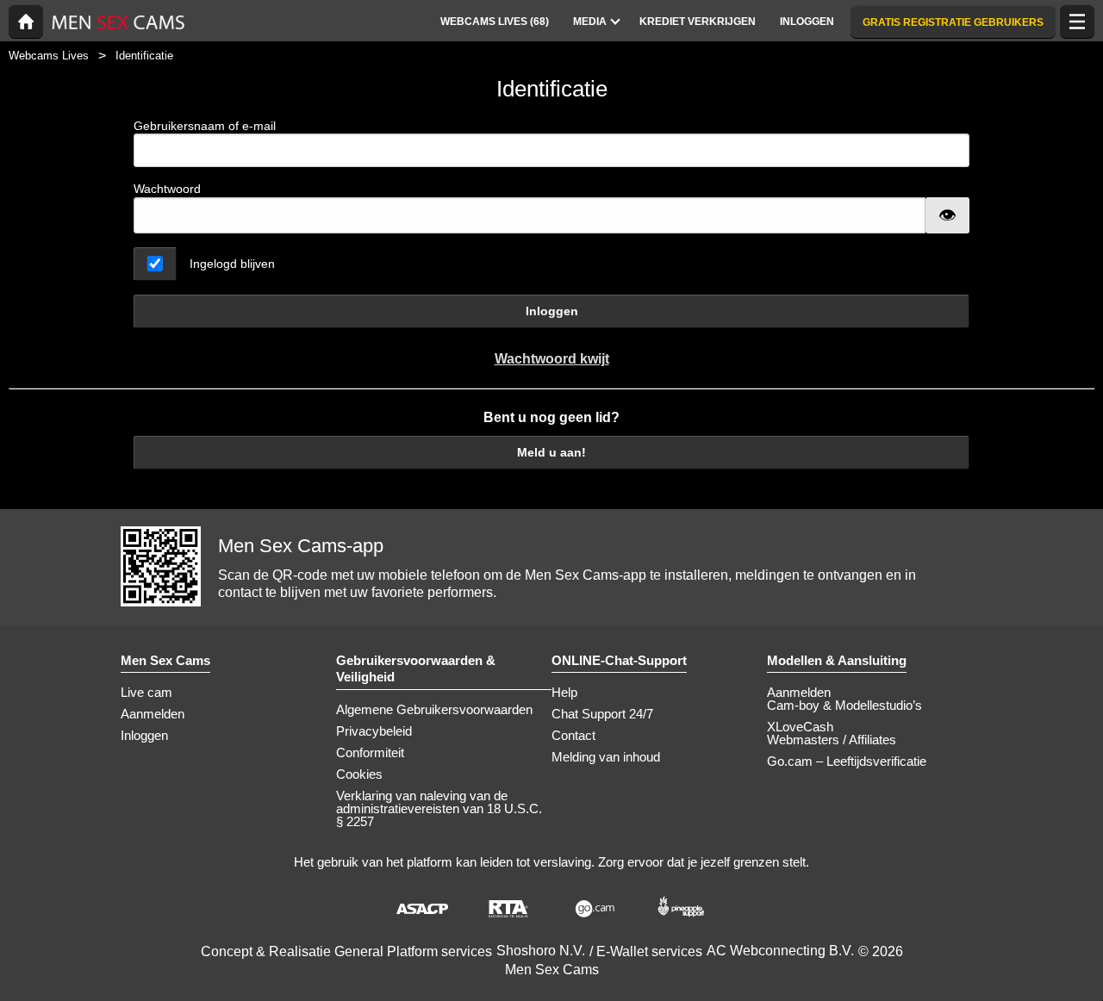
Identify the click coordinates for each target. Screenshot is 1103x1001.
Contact (573, 735)
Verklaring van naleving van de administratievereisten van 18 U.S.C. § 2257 (439, 808)
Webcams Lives (49, 55)
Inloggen (552, 311)
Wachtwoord (167, 189)
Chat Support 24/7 (602, 713)
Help (564, 692)
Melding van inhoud (606, 756)
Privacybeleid (374, 731)
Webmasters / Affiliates (831, 739)
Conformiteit (370, 752)
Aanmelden (152, 713)
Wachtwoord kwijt (552, 358)
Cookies (359, 774)
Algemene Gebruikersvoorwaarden (434, 709)
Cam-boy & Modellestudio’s (844, 705)
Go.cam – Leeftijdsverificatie (846, 761)
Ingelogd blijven (232, 263)
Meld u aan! (551, 452)
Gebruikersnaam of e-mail (205, 126)
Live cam (146, 692)
